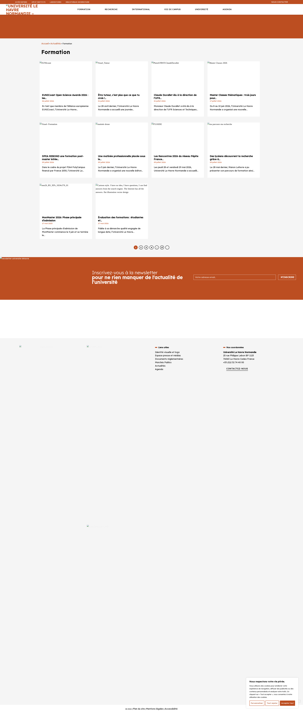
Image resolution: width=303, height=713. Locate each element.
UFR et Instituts (38, 2)
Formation (83, 9)
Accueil (45, 43)
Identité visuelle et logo (167, 352)
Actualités (55, 43)
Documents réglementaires (169, 359)
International (141, 9)
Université (201, 9)
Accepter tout (287, 703)
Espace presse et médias (168, 355)
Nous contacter (279, 2)
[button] (300, 18)
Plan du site (139, 708)
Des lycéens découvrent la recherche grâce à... (231, 157)
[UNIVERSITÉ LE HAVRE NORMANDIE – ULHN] (24, 9)
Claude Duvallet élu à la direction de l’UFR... (175, 95)
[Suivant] (167, 247)
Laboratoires (55, 2)
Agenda (227, 9)
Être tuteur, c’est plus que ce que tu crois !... (119, 95)
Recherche (111, 9)
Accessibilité (171, 708)
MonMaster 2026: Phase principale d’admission (61, 218)
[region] (272, 693)
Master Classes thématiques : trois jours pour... (233, 95)
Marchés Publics (163, 362)
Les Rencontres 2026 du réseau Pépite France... (176, 157)
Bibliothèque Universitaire (77, 2)
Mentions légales (154, 708)
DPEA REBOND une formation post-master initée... (63, 157)
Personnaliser (257, 703)
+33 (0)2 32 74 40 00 (233, 362)
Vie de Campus (172, 9)
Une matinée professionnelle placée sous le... (121, 157)
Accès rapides (21, 2)
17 (162, 247)
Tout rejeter (272, 703)
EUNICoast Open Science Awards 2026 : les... (65, 95)
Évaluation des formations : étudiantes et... (120, 218)
